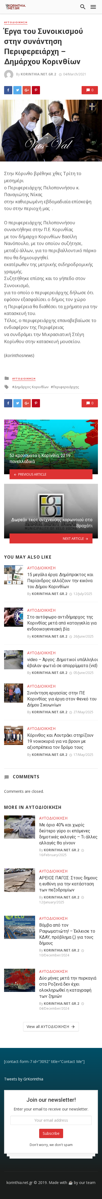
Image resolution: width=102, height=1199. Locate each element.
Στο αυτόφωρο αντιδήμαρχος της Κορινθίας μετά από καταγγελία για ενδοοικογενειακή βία (62, 623)
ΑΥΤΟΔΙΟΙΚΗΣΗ (15, 22)
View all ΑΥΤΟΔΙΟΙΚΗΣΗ (48, 1026)
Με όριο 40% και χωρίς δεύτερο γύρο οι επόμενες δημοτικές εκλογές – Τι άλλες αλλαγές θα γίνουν (68, 834)
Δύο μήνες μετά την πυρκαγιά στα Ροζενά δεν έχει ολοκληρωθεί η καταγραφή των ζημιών (67, 987)
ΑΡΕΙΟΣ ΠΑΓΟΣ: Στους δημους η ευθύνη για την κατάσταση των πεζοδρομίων (68, 883)
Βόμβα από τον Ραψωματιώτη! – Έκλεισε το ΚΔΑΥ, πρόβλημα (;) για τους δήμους (67, 934)
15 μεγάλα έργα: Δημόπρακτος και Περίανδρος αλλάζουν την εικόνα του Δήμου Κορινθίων (60, 580)
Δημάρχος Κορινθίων (31, 387)
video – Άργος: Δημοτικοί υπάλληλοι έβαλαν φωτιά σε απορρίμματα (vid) (62, 662)
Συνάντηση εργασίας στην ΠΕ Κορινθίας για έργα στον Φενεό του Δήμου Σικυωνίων (62, 699)
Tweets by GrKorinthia (23, 1079)
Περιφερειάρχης (66, 387)
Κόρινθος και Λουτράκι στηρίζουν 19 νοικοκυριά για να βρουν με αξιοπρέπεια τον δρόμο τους (60, 741)
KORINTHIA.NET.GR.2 (38, 74)
